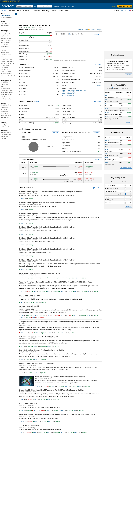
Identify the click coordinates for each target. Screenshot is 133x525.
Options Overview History (8, 63)
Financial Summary (6, 132)
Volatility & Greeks (6, 55)
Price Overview (5, 15)
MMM (76, 432)
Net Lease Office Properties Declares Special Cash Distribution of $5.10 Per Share (47, 238)
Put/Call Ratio (4, 67)
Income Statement (6, 134)
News (54, 11)
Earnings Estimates (6, 124)
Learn (67, 11)
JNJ (21, 432)
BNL (61, 315)
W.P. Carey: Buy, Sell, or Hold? (29, 306)
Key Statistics (4, 107)
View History (97, 101)
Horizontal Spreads (6, 95)
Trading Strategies (6, 34)
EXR (75, 291)
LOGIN (114, 6)
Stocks (3, 11)
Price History (4, 44)
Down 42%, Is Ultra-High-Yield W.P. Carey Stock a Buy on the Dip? (41, 350)
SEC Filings (4, 109)
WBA (35, 291)
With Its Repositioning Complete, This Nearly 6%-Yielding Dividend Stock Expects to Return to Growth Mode (57, 414)
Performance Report (6, 17)
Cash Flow (3, 138)
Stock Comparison (6, 115)
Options (12, 11)
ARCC (63, 278)
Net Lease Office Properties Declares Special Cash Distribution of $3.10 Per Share (47, 260)
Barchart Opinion (5, 32)
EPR (22, 346)
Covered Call (4, 84)
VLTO (52, 386)
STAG (35, 315)
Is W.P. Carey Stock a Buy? (28, 403)
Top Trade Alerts (5, 36)
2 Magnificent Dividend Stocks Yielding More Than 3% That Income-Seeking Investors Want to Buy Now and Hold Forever (59, 322)
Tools (61, 11)
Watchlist (56, 6)
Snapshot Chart (5, 25)
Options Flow (4, 57)
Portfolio (63, 6)
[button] (131, 10)
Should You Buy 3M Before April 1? (31, 425)
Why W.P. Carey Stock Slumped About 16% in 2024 (36, 363)
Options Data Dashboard (8, 76)
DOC (34, 410)
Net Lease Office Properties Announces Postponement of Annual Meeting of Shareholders (50, 192)
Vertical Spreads (5, 88)
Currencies (36, 11)
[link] (99, 30)
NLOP (22, 199)
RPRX (22, 399)
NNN (33, 317)
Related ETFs (4, 113)
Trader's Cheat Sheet (6, 40)
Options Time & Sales (6, 59)
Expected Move (5, 65)
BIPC (36, 333)
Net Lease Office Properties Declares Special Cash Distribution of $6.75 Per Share (47, 227)
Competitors (4, 111)
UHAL (22, 421)
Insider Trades (4, 118)
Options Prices (5, 52)
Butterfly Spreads (5, 97)
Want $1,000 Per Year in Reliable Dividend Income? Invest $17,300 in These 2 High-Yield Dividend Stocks (55, 282)
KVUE (34, 432)
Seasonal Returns (5, 42)
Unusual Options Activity (8, 61)
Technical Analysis (6, 38)
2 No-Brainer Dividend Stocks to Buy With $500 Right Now (39, 337)
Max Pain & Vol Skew (6, 74)
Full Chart (97, 34)
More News (97, 188)
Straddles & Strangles (7, 92)
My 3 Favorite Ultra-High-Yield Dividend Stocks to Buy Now (39, 273)
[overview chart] (78, 47)
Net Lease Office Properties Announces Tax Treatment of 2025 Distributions (45, 214)
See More (98, 64)
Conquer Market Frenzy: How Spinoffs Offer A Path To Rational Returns (60, 377)
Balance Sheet (4, 136)
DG (21, 291)
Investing (45, 11)
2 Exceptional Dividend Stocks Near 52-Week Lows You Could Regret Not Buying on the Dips (51, 390)
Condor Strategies (6, 99)
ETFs (19, 11)
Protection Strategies (7, 90)
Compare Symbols (126, 167)
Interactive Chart (5, 23)
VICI (49, 315)
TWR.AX (23, 333)
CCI (22, 410)
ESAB (79, 386)
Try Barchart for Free (125, 6)
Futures (26, 11)
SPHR (38, 386)
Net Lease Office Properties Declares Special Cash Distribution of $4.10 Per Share (47, 249)
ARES (22, 278)
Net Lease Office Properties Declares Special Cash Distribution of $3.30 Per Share (47, 203)
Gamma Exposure (6, 72)
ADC (22, 315)
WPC (36, 278)
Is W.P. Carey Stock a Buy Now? (30, 295)
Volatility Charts (5, 69)
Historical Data (5, 46)
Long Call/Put (4, 82)
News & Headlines (6, 105)
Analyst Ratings (5, 126)
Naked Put (4, 86)
